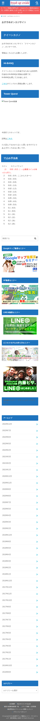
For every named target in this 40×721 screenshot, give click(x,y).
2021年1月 (6, 470)
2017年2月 (6, 652)
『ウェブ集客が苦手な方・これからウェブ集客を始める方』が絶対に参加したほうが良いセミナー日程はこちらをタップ (20, 10)
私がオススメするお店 (24, 704)
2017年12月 (7, 587)
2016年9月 (6, 672)
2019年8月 (6, 541)
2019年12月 (7, 535)
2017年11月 (7, 594)
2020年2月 (6, 528)
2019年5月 (6, 548)
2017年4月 (6, 639)
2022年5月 (6, 444)
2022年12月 (7, 424)
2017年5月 (6, 633)
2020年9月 (6, 489)
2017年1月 (6, 659)
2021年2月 (6, 463)
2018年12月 (7, 581)
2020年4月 (6, 515)
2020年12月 (7, 476)
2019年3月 (6, 561)
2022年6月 (6, 437)
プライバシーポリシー (20, 712)
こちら (4, 84)
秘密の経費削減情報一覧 (11, 706)
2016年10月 (7, 665)
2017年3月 (6, 646)
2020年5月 (6, 509)
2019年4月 (6, 554)
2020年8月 (6, 496)
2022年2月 (6, 450)
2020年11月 (7, 483)
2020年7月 (6, 502)
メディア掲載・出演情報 (28, 706)
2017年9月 (6, 607)
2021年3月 (6, 457)
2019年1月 (6, 574)
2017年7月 (6, 620)
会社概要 (12, 704)
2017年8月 (6, 613)
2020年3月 (6, 522)
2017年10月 (7, 600)
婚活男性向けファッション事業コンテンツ (20, 709)
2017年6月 (6, 626)
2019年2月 (6, 567)
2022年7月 (6, 430)
